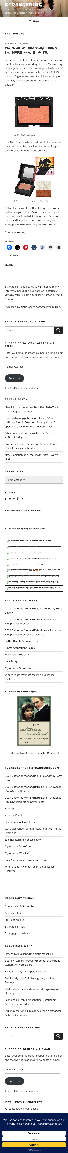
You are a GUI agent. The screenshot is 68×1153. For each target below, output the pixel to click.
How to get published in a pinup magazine (29, 953)
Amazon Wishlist (15, 815)
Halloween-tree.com (17, 654)
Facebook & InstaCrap (23, 510)
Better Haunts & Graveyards (21, 641)
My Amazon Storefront (18, 668)
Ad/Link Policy (13, 913)
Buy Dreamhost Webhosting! (22, 822)
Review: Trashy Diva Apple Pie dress (26, 971)
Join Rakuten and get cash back (23, 839)
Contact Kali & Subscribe (19, 906)
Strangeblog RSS (15, 926)
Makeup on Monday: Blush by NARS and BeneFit (31, 50)
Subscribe (14, 378)
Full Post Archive (14, 919)
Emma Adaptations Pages (20, 647)
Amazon (10, 808)
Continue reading (15, 232)
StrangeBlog (23, 5)
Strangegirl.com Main (17, 933)
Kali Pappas (44, 286)
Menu (36, 21)
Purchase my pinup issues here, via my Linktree (32, 306)
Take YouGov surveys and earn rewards (27, 860)
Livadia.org (11, 661)
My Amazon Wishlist (17, 853)
